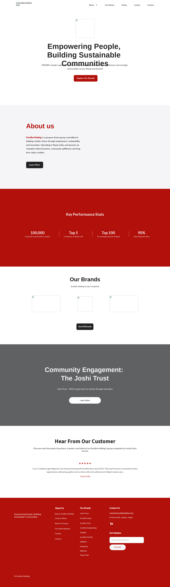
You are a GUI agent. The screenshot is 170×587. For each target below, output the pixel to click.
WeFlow (83, 551)
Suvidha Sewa (85, 518)
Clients (124, 5)
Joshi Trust (84, 513)
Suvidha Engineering (88, 528)
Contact (150, 5)
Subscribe (117, 547)
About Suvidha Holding (64, 514)
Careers (137, 5)
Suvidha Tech (85, 523)
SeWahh (83, 542)
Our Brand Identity (62, 529)
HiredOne (84, 546)
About (91, 5)
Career (57, 534)
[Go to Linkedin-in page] (111, 523)
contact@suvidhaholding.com (121, 513)
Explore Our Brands (86, 78)
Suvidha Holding (34, 138)
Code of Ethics (61, 518)
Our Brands (109, 5)
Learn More (34, 165)
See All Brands (85, 327)
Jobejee (83, 532)
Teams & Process (61, 523)
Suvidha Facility (86, 537)
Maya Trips (84, 555)
